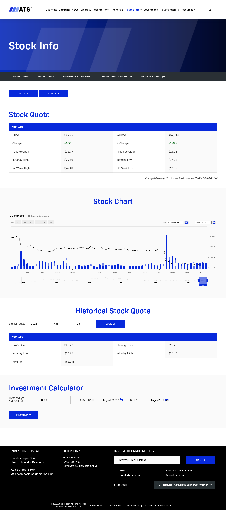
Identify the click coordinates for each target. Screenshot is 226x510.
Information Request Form (80, 466)
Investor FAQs (71, 461)
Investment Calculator (117, 76)
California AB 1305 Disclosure (158, 505)
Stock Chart (46, 76)
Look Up (110, 323)
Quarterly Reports (130, 475)
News (123, 470)
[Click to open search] (210, 10)
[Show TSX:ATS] (17, 216)
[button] (203, 280)
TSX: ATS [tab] (23, 93)
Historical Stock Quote (78, 76)
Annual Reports (175, 475)
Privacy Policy (96, 505)
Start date (87, 400)
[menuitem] (51, 9)
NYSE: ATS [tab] (53, 93)
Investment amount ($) (16, 399)
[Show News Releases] (38, 216)
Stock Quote (21, 76)
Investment (23, 415)
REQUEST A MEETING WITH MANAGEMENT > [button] (187, 484)
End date (134, 400)
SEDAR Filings (71, 457)
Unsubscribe (121, 484)
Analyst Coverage (153, 76)
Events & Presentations (179, 470)
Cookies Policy (114, 505)
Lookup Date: (17, 323)
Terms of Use (133, 505)
